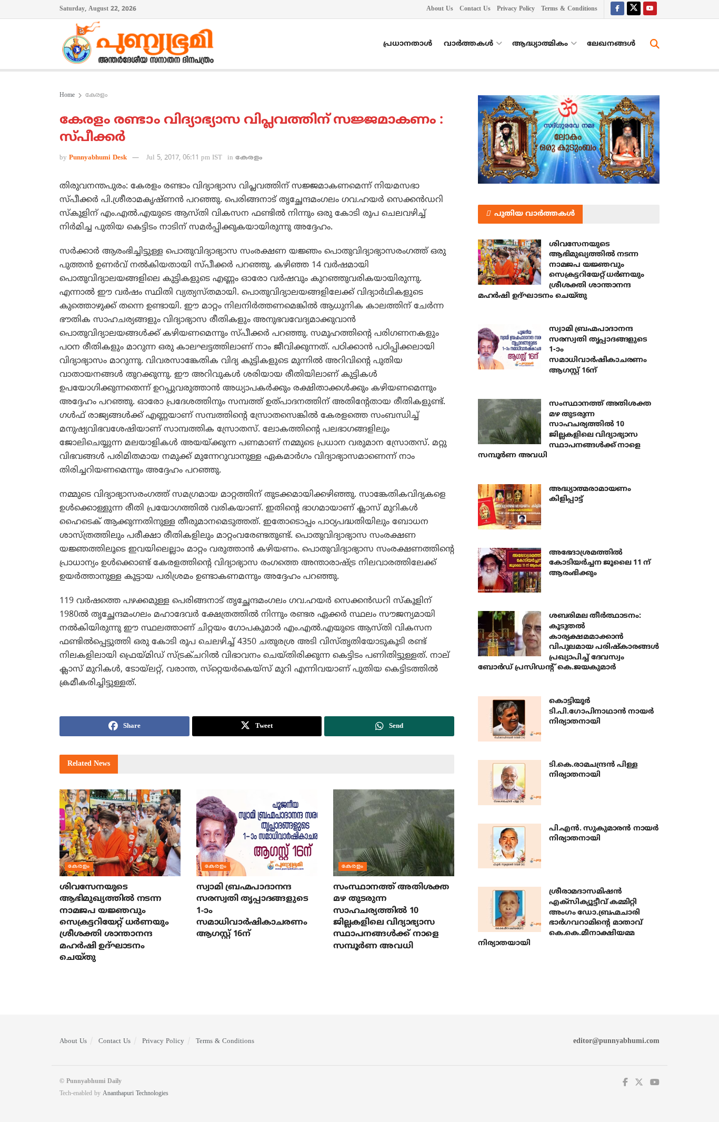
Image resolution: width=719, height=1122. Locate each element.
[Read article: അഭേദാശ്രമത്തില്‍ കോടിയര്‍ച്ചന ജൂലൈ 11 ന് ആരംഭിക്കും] (509, 570)
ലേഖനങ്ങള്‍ (611, 43)
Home (67, 95)
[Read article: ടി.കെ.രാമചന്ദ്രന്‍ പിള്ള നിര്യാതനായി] (509, 782)
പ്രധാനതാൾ (407, 43)
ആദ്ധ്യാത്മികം (540, 43)
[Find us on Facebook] (617, 9)
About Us (439, 9)
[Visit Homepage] (140, 44)
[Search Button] (655, 44)
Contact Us (475, 9)
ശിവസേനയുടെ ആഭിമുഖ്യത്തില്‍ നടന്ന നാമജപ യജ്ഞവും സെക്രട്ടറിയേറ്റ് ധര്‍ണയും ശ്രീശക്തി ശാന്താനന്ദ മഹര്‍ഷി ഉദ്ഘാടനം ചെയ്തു (113, 922)
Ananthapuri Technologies (135, 1094)
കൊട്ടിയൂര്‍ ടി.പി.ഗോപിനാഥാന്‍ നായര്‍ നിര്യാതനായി (601, 711)
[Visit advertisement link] (569, 139)
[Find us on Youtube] (650, 9)
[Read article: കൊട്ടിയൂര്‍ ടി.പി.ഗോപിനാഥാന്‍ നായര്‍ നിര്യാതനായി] (509, 719)
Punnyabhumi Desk (98, 158)
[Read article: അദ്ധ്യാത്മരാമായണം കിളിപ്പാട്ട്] (509, 506)
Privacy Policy (516, 9)
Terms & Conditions (569, 9)
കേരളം (96, 95)
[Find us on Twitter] (634, 9)
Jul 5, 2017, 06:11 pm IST (184, 158)
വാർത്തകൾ (468, 43)
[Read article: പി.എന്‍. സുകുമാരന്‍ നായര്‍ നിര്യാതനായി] (509, 846)
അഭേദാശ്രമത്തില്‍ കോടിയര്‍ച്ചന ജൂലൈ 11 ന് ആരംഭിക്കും (600, 563)
